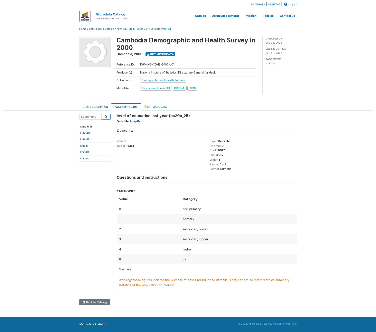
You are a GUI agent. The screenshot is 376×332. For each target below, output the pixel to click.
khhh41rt (85, 139)
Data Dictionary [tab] (126, 107)
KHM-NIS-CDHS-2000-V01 (132, 28)
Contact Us (287, 15)
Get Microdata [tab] (156, 106)
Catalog (200, 15)
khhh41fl (85, 133)
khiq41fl (84, 151)
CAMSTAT (274, 4)
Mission (251, 15)
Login (291, 4)
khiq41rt (85, 158)
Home (82, 28)
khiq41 (84, 145)
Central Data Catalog (101, 28)
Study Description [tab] (95, 106)
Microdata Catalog (110, 14)
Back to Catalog (96, 302)
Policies (268, 15)
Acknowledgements (226, 15)
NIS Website (258, 4)
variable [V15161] (161, 28)
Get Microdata (161, 54)
